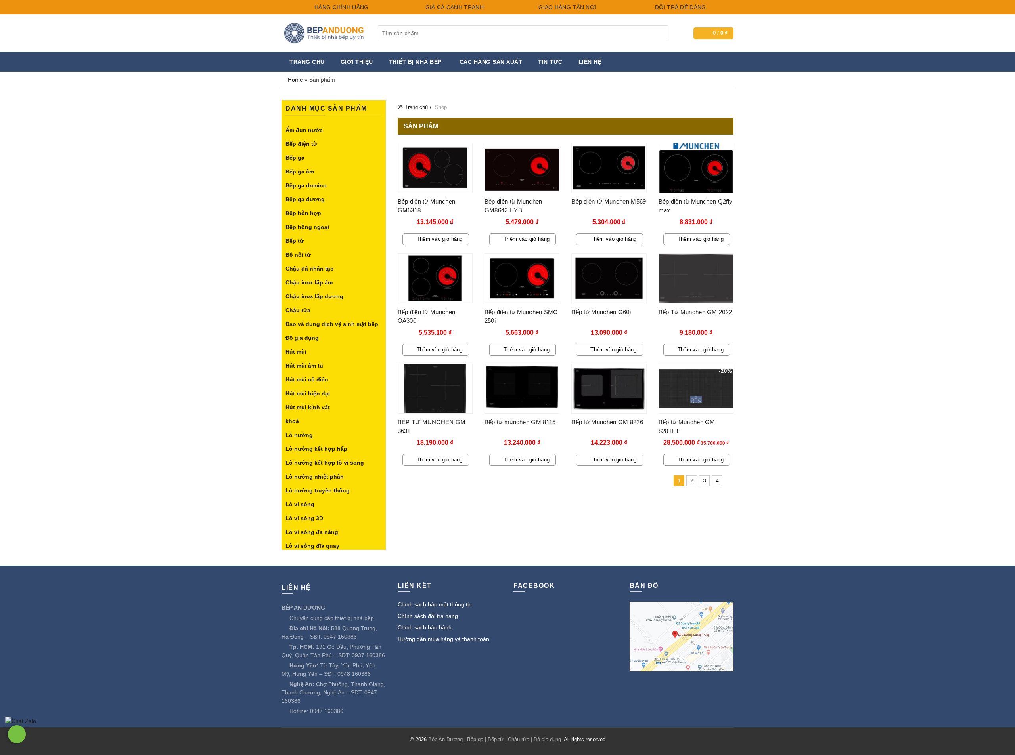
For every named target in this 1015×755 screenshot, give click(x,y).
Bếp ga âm (299, 171)
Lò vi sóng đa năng (311, 532)
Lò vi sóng (299, 504)
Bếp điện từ (301, 144)
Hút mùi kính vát (307, 407)
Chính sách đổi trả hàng (428, 616)
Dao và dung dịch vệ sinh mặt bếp (331, 324)
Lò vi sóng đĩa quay (312, 546)
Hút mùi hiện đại (307, 393)
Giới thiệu (357, 62)
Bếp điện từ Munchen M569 (608, 201)
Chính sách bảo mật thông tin (435, 604)
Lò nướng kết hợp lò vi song (324, 462)
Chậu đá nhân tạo (309, 268)
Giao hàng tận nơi (566, 7)
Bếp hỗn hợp (303, 213)
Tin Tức (550, 62)
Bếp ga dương (305, 199)
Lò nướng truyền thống (317, 490)
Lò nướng (299, 435)
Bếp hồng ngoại (307, 227)
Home (295, 79)
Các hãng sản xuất (491, 62)
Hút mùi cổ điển (306, 379)
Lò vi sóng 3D (304, 518)
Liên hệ (590, 62)
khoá (292, 421)
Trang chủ (307, 62)
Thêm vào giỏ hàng (440, 239)
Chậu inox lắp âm (309, 282)
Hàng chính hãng (341, 7)
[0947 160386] (17, 734)
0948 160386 (354, 674)
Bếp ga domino (306, 185)
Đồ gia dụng (302, 338)
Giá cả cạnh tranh (453, 7)
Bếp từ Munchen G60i (601, 312)
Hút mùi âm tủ (304, 365)
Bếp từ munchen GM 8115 (520, 422)
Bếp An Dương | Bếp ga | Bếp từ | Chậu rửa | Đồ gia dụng (494, 739)
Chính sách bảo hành (425, 627)
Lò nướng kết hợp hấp (316, 449)
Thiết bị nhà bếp (415, 62)
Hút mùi (295, 352)
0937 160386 (368, 655)
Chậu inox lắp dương (314, 296)
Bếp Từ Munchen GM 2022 (695, 312)
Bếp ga (294, 157)
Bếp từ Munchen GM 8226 (607, 422)
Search (660, 33)
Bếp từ (294, 241)
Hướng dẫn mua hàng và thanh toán (443, 639)
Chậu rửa (297, 310)
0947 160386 (340, 636)
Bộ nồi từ (298, 255)
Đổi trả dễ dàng (679, 7)
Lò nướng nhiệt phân (314, 476)
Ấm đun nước (304, 130)
